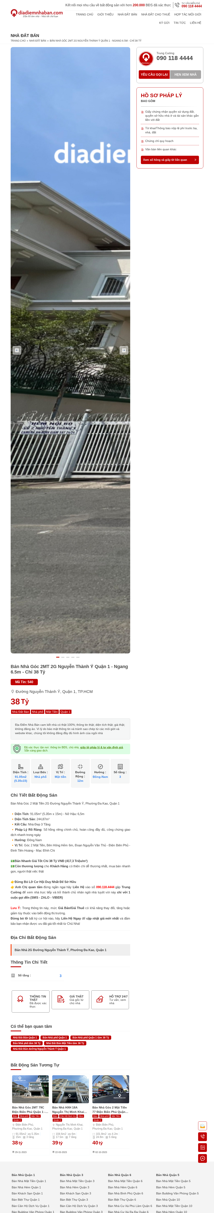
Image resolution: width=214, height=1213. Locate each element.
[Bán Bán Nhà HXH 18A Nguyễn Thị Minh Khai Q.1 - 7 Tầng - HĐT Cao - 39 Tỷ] (70, 1089)
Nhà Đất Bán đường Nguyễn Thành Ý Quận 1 (39, 1048)
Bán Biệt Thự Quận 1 (26, 1199)
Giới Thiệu (105, 14)
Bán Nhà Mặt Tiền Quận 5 (173, 1181)
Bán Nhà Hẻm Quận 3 (74, 1187)
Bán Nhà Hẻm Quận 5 (170, 1187)
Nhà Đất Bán (127, 14)
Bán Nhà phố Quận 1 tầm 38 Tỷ (91, 1037)
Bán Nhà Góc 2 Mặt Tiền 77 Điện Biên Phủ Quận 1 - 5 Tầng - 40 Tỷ (110, 1110)
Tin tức (180, 22)
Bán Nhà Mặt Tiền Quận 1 (29, 1181)
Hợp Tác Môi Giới (187, 14)
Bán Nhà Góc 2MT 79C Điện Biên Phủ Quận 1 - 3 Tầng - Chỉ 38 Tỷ (30, 1110)
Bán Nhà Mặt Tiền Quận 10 (174, 1206)
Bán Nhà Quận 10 (168, 1199)
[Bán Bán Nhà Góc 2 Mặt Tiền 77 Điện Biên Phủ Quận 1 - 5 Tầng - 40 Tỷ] (110, 1089)
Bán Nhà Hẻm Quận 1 (26, 1187)
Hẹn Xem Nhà (186, 74)
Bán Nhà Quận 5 (167, 1175)
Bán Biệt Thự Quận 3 (74, 1199)
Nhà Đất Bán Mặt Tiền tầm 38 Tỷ (65, 1043)
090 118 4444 (192, 6)
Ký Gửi (164, 22)
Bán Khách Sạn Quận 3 (75, 1193)
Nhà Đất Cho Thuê (155, 14)
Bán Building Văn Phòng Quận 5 (177, 1193)
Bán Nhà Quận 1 (23, 1175)
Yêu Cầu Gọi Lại (154, 74)
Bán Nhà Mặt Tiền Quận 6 (125, 1181)
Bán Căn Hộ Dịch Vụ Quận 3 (79, 1206)
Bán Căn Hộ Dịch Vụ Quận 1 (31, 1206)
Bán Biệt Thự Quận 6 (122, 1199)
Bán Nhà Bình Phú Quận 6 (125, 1193)
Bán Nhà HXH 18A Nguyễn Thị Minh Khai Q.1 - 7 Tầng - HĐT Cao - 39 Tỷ (69, 1110)
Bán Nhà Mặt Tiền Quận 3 (77, 1181)
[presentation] (17, 350)
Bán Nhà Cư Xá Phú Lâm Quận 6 (130, 1206)
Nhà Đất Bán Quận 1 (25, 1037)
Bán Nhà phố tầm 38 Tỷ (27, 1043)
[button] (58, 657)
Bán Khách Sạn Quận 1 (27, 1193)
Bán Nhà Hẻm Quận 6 (122, 1187)
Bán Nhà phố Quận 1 (55, 1037)
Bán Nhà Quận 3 (71, 1175)
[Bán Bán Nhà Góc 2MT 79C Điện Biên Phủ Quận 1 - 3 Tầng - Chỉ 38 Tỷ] (30, 1089)
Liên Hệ (195, 22)
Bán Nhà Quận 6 (119, 1175)
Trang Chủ (84, 14)
